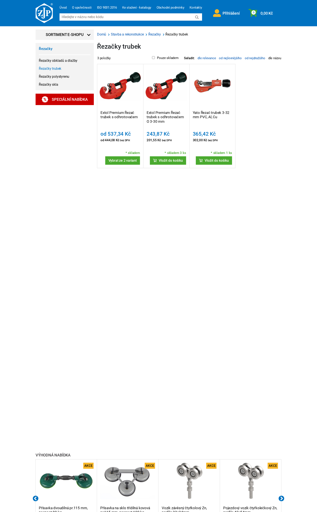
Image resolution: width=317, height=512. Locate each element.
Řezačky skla (48, 84)
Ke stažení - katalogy (136, 7)
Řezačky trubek (50, 69)
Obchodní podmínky (170, 7)
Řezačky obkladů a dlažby (58, 61)
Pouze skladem (167, 58)
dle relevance (207, 58)
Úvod (63, 7)
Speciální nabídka (70, 99)
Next (281, 498)
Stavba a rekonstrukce (128, 34)
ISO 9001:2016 (107, 7)
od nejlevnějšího (230, 58)
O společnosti (81, 7)
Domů (102, 34)
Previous (35, 498)
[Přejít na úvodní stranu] (44, 13)
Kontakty (196, 7)
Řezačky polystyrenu (54, 76)
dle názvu (274, 58)
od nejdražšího (255, 58)
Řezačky (45, 49)
